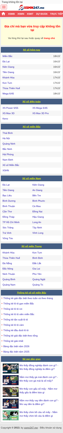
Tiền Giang (8, 72)
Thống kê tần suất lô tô (15, 319)
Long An (36, 222)
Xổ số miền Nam (31, 178)
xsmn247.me (31, 427)
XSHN (6, 170)
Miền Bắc (7, 56)
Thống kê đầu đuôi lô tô (16, 330)
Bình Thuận (9, 206)
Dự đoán (41, 14)
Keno (5, 118)
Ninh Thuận (9, 274)
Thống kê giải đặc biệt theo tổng (20, 335)
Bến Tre (36, 195)
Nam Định (8, 159)
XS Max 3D (8, 113)
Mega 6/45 (8, 93)
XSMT (30, 14)
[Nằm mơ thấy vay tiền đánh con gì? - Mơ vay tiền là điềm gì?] (11, 404)
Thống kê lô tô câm (13, 325)
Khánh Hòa (8, 77)
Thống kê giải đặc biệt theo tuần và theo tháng (28, 298)
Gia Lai (36, 268)
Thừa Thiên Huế (11, 88)
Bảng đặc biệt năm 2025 (16, 351)
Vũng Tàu (8, 238)
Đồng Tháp (8, 216)
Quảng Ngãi (38, 279)
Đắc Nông (8, 268)
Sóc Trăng (8, 227)
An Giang (37, 190)
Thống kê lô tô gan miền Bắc (18, 303)
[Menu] (4, 7)
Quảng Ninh (9, 143)
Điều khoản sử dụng (50, 427)
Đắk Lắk (36, 263)
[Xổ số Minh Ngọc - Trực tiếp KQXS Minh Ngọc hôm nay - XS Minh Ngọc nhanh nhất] (31, 7)
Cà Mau (36, 206)
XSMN (20, 14)
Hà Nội (6, 138)
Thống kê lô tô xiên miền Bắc (18, 314)
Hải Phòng (8, 154)
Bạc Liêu (7, 195)
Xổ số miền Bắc (31, 126)
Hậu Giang (38, 216)
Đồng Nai (37, 211)
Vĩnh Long (37, 233)
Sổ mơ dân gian (32, 359)
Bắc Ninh (7, 149)
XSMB (11, 14)
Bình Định (37, 258)
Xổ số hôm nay (31, 49)
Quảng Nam (9, 284)
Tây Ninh (37, 227)
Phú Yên (36, 274)
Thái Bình (8, 133)
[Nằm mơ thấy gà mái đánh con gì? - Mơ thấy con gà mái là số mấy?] (11, 380)
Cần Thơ (7, 211)
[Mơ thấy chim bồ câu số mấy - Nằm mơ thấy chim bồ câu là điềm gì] (11, 415)
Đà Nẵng (7, 263)
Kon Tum (7, 83)
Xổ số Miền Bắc (11, 165)
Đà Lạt (6, 61)
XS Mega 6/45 (40, 108)
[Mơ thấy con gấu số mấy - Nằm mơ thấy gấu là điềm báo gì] (11, 392)
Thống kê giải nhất (13, 341)
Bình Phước (38, 200)
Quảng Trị (37, 284)
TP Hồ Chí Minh (11, 222)
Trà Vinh (7, 233)
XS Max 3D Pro (40, 113)
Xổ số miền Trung (32, 246)
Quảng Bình (9, 279)
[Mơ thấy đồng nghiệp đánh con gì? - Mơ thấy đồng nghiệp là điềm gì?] (11, 369)
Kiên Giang (8, 66)
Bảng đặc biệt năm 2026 (16, 346)
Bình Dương (9, 200)
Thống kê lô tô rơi (12, 309)
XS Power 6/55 (10, 108)
